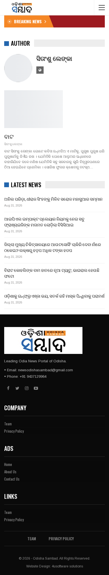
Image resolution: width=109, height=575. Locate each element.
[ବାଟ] (33, 109)
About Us (10, 471)
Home (8, 464)
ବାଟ (9, 136)
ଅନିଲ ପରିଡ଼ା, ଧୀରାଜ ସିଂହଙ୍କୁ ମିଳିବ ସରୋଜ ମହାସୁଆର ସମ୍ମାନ (53, 199)
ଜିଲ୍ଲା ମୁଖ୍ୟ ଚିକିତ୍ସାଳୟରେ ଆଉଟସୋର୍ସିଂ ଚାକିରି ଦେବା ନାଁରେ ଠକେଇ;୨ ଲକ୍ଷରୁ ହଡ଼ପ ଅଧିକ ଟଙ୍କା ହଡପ (52, 247)
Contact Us (12, 479)
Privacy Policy (14, 431)
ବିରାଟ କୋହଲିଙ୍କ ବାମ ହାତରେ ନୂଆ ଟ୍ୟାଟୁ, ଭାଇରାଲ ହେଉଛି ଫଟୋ (51, 273)
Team (8, 423)
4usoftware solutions (67, 566)
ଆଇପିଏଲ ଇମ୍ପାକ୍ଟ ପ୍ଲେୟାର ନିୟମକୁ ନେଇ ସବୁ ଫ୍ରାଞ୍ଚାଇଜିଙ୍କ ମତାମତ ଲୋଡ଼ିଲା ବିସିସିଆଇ (44, 221)
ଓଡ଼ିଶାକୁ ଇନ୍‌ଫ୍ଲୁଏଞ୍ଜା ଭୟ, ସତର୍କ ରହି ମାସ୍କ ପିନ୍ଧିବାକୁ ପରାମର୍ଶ (54, 296)
